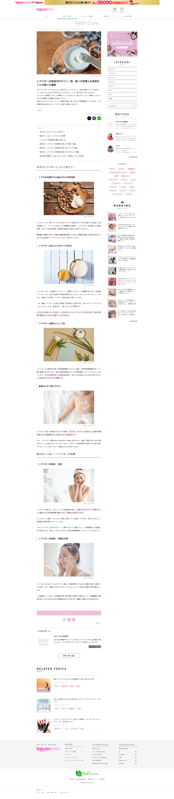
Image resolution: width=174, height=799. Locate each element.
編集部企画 (64, 686)
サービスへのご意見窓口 (99, 757)
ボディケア (111, 82)
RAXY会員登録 (123, 748)
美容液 (78, 686)
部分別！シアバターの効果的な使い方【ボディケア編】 (60, 152)
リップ (66, 728)
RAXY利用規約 (96, 760)
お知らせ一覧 (96, 748)
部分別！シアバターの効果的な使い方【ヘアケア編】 (59, 148)
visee (82, 728)
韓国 (116, 176)
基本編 (71, 686)
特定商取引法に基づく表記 (100, 763)
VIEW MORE (133, 157)
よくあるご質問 (127, 16)
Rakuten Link (122, 760)
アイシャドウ (113, 179)
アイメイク (111, 78)
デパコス (122, 190)
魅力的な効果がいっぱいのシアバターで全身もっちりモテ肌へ (62, 156)
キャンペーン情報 (87, 16)
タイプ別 (128, 194)
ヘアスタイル (116, 183)
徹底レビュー (58, 728)
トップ (47, 16)
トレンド (124, 179)
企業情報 (71, 779)
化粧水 (79, 708)
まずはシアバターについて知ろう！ (52, 132)
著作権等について (93, 779)
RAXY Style (67, 16)
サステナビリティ (64, 792)
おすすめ (64, 708)
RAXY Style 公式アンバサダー (118, 172)
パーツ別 (122, 187)
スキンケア (44, 107)
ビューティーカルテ (71, 757)
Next (97, 623)
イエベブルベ (74, 728)
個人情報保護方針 (81, 779)
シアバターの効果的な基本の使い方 (52, 140)
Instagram (122, 754)
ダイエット (113, 190)
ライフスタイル (117, 194)
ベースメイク (112, 73)
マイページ (68, 754)
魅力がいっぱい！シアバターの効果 (52, 136)
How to (39, 110)
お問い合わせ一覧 (52, 792)
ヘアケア (111, 86)
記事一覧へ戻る (69, 655)
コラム (110, 94)
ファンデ (132, 190)
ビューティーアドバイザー (73, 760)
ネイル (110, 90)
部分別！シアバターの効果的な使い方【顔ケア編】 (58, 144)
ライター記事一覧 (95, 646)
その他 (110, 99)
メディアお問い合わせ (98, 751)
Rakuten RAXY (45, 9)
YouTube (121, 763)
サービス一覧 (40, 792)
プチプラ (113, 187)
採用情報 (102, 779)
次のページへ (69, 613)
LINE (120, 757)
